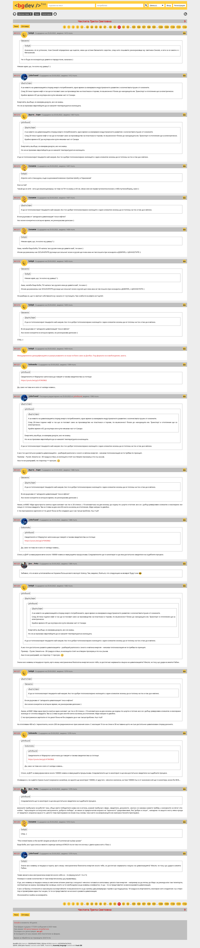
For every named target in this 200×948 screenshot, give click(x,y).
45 (96, 27)
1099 (167, 27)
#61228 (17, 733)
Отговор (25, 26)
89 (110, 27)
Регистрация (179, 5)
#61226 (17, 586)
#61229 (17, 789)
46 (100, 27)
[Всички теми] (14, 14)
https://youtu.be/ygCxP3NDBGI (34, 380)
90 (115, 27)
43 (87, 27)
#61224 (17, 520)
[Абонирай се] (185, 14)
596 (138, 27)
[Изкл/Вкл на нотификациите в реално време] (55, 14)
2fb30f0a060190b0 (34, 943)
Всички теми (24, 14)
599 (154, 27)
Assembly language (59, 945)
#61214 (17, 115)
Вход (169, 5)
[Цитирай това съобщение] (184, 33)
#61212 (17, 33)
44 (92, 27)
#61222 (17, 396)
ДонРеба (33, 564)
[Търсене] (146, 5)
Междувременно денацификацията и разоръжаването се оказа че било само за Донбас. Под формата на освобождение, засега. (71, 355)
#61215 (17, 166)
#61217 (17, 229)
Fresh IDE (79, 945)
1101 (179, 27)
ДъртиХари (35, 115)
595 (133, 27)
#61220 (17, 349)
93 (128, 27)
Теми (37, 14)
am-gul (39, 931)
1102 (185, 27)
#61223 (17, 470)
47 (105, 27)
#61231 (17, 853)
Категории (46, 14)
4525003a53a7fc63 (64, 943)
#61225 (17, 564)
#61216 (17, 198)
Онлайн (17, 923)
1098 (161, 27)
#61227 (17, 671)
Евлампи (32, 166)
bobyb (31, 33)
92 (123, 27)
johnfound (33, 75)
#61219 (17, 305)
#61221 (17, 364)
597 (143, 27)
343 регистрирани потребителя (36, 929)
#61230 (17, 822)
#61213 (17, 75)
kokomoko (33, 364)
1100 (173, 27)
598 (148, 27)
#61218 (17, 261)
